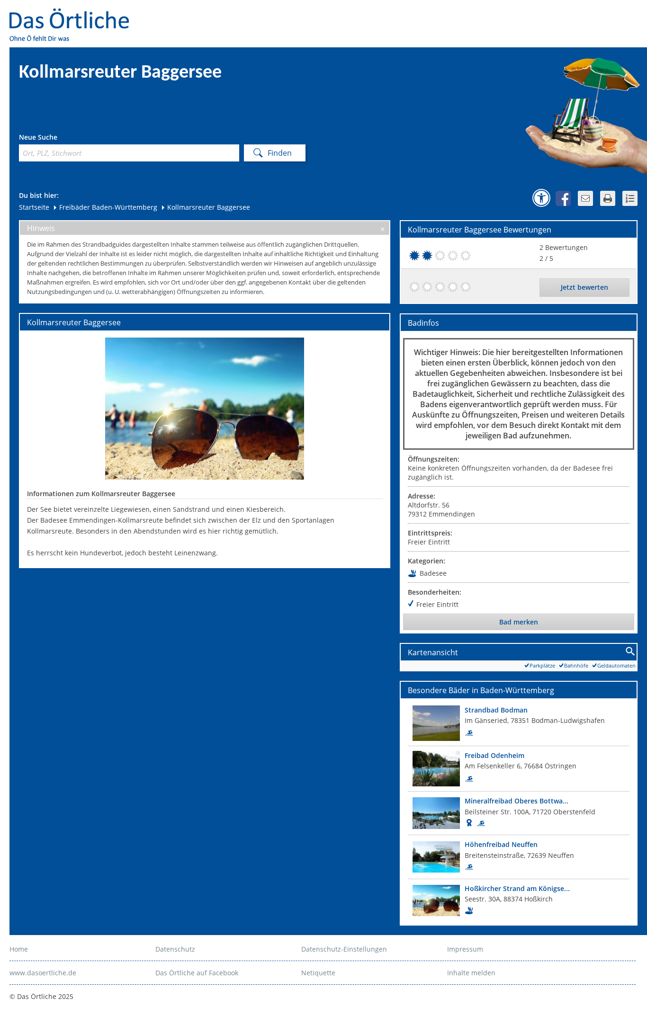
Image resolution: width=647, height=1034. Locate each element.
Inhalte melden (471, 972)
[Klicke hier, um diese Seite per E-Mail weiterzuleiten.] (585, 198)
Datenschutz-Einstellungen (344, 949)
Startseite (34, 207)
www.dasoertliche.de (42, 972)
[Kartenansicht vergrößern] (631, 652)
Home (18, 949)
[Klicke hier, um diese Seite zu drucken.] (607, 198)
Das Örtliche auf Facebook (196, 972)
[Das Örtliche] (73, 14)
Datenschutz (175, 949)
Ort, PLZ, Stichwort (60, 138)
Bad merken (518, 621)
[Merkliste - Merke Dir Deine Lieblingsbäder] (630, 198)
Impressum (465, 949)
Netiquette (318, 972)
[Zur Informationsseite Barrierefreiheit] (541, 198)
